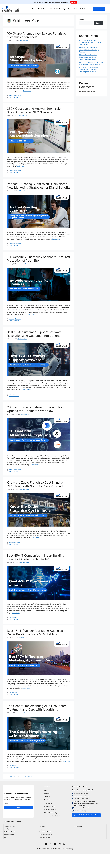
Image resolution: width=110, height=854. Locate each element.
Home (33, 9)
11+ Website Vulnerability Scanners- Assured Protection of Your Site (38, 258)
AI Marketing (12, 394)
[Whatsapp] (64, 844)
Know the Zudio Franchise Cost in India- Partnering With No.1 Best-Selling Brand (35, 484)
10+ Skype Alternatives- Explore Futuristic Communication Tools (36, 35)
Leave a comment (14, 97)
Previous (11, 776)
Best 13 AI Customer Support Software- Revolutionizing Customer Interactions (35, 333)
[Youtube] (55, 844)
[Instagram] (59, 844)
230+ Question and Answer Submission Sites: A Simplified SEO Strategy (34, 110)
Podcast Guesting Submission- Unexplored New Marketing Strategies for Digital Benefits (38, 185)
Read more (27, 91)
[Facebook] (46, 844)
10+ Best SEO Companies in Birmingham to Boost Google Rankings (89, 50)
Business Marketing (14, 542)
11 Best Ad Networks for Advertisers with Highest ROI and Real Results (90, 42)
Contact (82, 9)
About (75, 9)
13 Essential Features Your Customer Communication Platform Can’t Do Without (88, 57)
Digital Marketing (59, 9)
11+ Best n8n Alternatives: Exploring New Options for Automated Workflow (36, 409)
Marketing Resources (15, 95)
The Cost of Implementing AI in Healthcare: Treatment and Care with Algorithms (37, 707)
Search (81, 20)
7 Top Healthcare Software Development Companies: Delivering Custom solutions (88, 69)
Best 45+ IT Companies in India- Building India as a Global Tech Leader (35, 557)
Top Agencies (13, 617)
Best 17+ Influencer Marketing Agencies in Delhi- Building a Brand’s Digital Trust (36, 632)
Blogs (69, 9)
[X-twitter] (50, 844)
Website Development (45, 9)
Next (29, 776)
